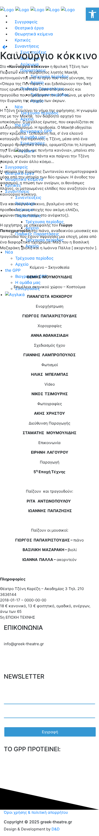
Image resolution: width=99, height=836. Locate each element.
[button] (92, 14)
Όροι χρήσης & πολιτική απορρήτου (36, 812)
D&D (56, 829)
